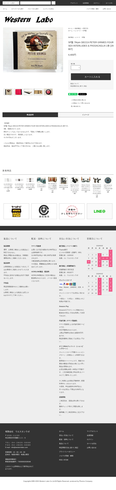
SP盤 (85, 31)
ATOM (66, 460)
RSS (60, 460)
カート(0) (109, 3)
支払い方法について (66, 435)
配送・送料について (66, 439)
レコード (78, 31)
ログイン (97, 3)
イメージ (85, 115)
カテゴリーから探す (17, 9)
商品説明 (30, 115)
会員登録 (86, 3)
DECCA (85, 28)
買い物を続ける (75, 106)
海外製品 (78, 28)
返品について (74, 83)
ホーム (5, 9)
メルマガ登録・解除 (92, 9)
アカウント (74, 3)
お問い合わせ (107, 9)
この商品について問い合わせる (80, 103)
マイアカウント (92, 431)
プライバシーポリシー (67, 452)
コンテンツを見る (48, 9)
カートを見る (91, 443)
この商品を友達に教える (78, 100)
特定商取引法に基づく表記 (78, 86)
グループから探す (33, 9)
